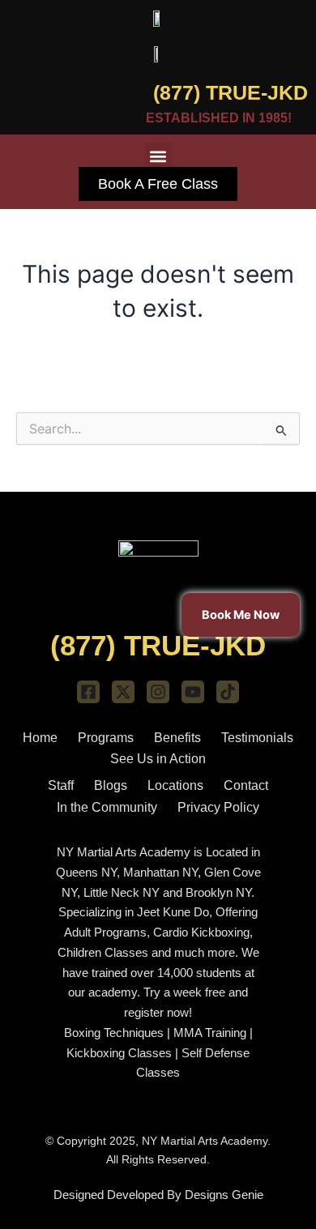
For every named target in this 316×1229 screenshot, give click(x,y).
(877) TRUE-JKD (230, 92)
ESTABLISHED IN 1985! (219, 118)
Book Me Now (241, 614)
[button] (158, 156)
